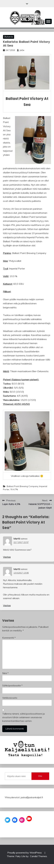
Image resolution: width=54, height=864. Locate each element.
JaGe (22, 50)
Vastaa (7, 556)
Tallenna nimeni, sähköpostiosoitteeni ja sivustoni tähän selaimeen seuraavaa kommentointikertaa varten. (23, 717)
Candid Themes (38, 856)
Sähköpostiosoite (12, 685)
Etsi (40, 776)
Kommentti (9, 637)
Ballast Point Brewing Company (22, 486)
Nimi (5, 673)
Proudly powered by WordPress (24, 852)
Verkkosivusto (9, 697)
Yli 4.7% (14, 489)
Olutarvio (8, 36)
